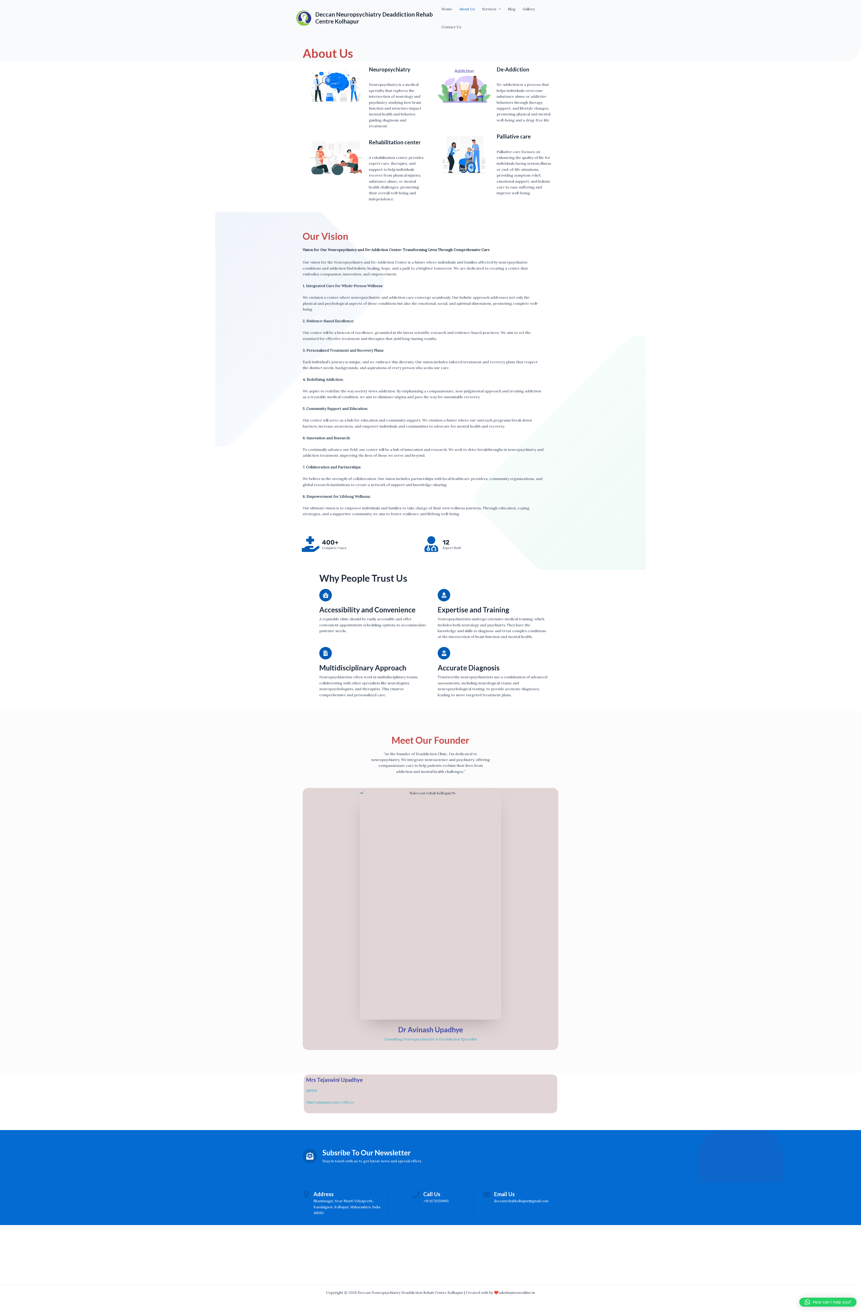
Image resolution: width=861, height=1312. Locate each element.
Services (489, 9)
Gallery (529, 9)
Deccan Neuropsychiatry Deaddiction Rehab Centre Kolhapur (374, 18)
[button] (498, 9)
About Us (467, 9)
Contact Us (451, 27)
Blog (511, 9)
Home (446, 9)
